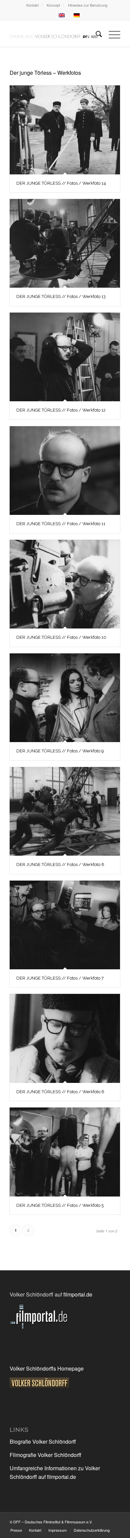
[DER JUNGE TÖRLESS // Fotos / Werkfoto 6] (65, 1038)
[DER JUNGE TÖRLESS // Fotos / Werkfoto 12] (65, 357)
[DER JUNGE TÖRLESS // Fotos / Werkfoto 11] (65, 470)
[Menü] (111, 33)
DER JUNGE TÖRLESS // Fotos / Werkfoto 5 (60, 1205)
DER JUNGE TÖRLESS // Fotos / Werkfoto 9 (60, 750)
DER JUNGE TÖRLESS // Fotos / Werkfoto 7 (60, 978)
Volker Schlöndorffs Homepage (47, 1368)
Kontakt (32, 5)
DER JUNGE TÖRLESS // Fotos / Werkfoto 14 (61, 183)
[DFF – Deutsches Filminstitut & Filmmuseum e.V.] (54, 33)
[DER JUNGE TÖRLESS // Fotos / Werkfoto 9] (65, 697)
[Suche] (95, 33)
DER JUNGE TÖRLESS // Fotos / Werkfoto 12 (61, 410)
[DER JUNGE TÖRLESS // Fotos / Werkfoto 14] (65, 129)
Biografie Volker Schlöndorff (43, 1441)
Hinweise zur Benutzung (87, 5)
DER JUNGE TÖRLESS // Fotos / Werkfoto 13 (61, 296)
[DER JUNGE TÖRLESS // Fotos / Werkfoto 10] (65, 584)
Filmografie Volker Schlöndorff (45, 1455)
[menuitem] (32, 5)
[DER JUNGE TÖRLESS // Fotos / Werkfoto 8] (65, 811)
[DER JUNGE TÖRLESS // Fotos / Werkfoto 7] (65, 925)
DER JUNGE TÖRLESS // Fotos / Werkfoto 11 (60, 523)
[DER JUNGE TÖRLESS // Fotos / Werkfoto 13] (65, 243)
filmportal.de (77, 1294)
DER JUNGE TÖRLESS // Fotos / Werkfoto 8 (60, 864)
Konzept (53, 5)
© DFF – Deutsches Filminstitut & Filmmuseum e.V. (51, 1521)
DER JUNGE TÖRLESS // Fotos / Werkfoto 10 (61, 637)
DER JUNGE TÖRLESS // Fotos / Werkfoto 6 (60, 1091)
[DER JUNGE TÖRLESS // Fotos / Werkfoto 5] (65, 1152)
